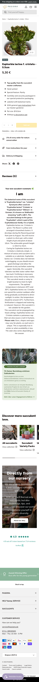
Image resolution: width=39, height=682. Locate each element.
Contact (4, 665)
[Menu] (35, 7)
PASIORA (5, 131)
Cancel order (6, 669)
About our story (19, 520)
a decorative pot (20, 115)
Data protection (6, 667)
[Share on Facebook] (14, 163)
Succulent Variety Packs (27, 444)
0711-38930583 (9, 631)
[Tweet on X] (9, 163)
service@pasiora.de (10, 627)
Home (4, 19)
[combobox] (19, 12)
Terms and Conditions (15, 665)
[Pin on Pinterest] (18, 163)
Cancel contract (16, 669)
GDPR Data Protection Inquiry (22, 667)
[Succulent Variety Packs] (27, 432)
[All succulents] (9, 432)
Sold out (26, 125)
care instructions (24, 105)
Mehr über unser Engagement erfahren (18, 397)
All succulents (9, 443)
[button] (30, 7)
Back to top (19, 584)
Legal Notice (28, 665)
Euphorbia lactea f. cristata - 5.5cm (18, 19)
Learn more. (32, 2)
